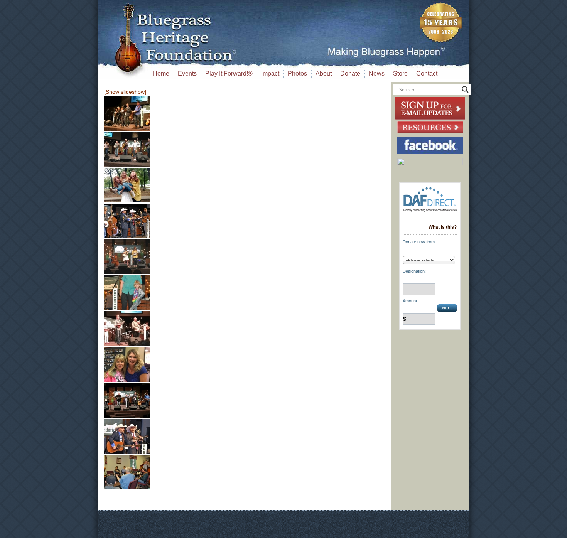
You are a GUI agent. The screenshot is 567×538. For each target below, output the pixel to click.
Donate (350, 73)
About (324, 73)
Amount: (410, 301)
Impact (270, 73)
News (377, 73)
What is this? (443, 227)
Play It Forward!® (229, 73)
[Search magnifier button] (465, 89)
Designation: (414, 271)
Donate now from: (419, 241)
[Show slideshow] (125, 92)
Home (161, 73)
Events (187, 73)
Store (400, 73)
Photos (297, 73)
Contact (426, 73)
